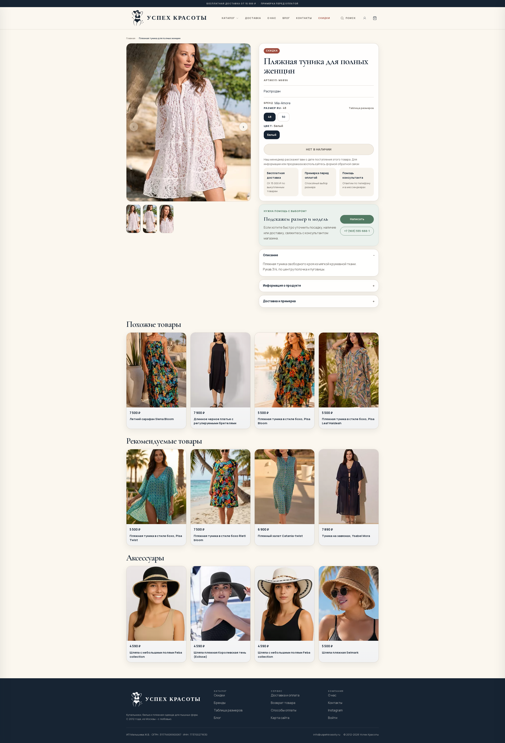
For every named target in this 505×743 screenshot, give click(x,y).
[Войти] (364, 18)
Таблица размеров (361, 108)
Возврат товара (283, 703)
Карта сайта (280, 718)
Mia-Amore (283, 103)
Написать (357, 219)
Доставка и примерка (279, 301)
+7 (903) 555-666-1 (357, 231)
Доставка (253, 18)
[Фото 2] (150, 219)
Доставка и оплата (285, 695)
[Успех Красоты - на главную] (170, 18)
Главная (130, 38)
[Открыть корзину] (375, 18)
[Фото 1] (133, 219)
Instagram (335, 710)
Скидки (324, 18)
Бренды (219, 703)
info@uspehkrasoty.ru (326, 734)
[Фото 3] (166, 219)
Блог (286, 18)
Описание (270, 255)
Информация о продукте (282, 285)
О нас (271, 18)
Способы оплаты (283, 710)
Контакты (304, 18)
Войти (332, 718)
